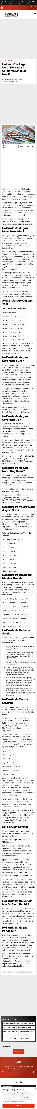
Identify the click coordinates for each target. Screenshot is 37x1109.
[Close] (35, 1089)
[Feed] (20, 1082)
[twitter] (16, 1082)
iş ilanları (29, 972)
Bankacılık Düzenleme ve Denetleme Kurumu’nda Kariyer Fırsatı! (17, 1035)
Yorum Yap (18, 1051)
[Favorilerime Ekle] (33, 146)
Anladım (18, 1105)
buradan (15, 1101)
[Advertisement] (18, 38)
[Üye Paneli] (34, 7)
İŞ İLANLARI (9, 61)
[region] (18, 1098)
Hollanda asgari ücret (8, 972)
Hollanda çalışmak (20, 972)
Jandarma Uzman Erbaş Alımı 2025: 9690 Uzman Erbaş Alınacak (17, 1039)
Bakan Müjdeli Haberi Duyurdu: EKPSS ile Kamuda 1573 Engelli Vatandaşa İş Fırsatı (18, 1023)
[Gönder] (34, 1072)
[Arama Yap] (31, 7)
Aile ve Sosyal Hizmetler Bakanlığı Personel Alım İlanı (18, 1031)
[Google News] (10, 81)
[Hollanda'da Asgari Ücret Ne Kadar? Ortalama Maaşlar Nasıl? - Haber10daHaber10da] (11, 14)
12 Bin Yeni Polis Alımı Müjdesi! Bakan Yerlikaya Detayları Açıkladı (17, 1027)
